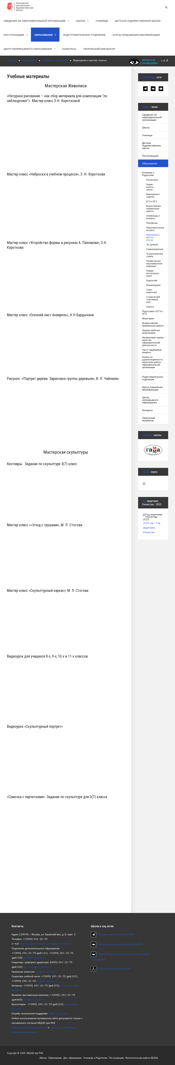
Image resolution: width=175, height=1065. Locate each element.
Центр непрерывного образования (28, 49)
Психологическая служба (153, 255)
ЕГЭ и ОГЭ (151, 201)
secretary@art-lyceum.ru (34, 943)
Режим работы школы (150, 187)
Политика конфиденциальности (29, 1027)
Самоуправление (153, 249)
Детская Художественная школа (138, 21)
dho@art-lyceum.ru (34, 957)
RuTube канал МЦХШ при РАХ (113, 968)
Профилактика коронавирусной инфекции (153, 263)
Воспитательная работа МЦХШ (141, 1057)
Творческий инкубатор (99, 49)
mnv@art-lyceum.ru (59, 943)
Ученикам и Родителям (148, 174)
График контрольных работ (152, 273)
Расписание (152, 180)
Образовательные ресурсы (153, 228)
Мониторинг (148, 318)
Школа (80, 21)
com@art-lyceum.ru (46, 971)
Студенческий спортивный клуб (153, 299)
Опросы (150, 306)
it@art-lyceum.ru (58, 1013)
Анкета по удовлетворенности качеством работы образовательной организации (152, 362)
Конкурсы (69, 49)
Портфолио (152, 223)
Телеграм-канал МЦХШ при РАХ (115, 934)
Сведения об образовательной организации (35, 21)
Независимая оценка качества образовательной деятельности (153, 341)
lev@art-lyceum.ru (47, 981)
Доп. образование (72, 1057)
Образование (43, 35)
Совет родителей (151, 291)
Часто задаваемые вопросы (152, 351)
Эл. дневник (152, 244)
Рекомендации (153, 285)
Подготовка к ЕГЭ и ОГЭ (152, 312)
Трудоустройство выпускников (151, 331)
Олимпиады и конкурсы (153, 217)
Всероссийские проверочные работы (153, 208)
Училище (102, 21)
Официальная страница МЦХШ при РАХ (120, 944)
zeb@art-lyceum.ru (34, 999)
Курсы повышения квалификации (136, 35)
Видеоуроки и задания (153, 195)
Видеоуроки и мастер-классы (153, 237)
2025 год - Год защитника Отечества (151, 527)
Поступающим (14, 35)
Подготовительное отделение (84, 35)
